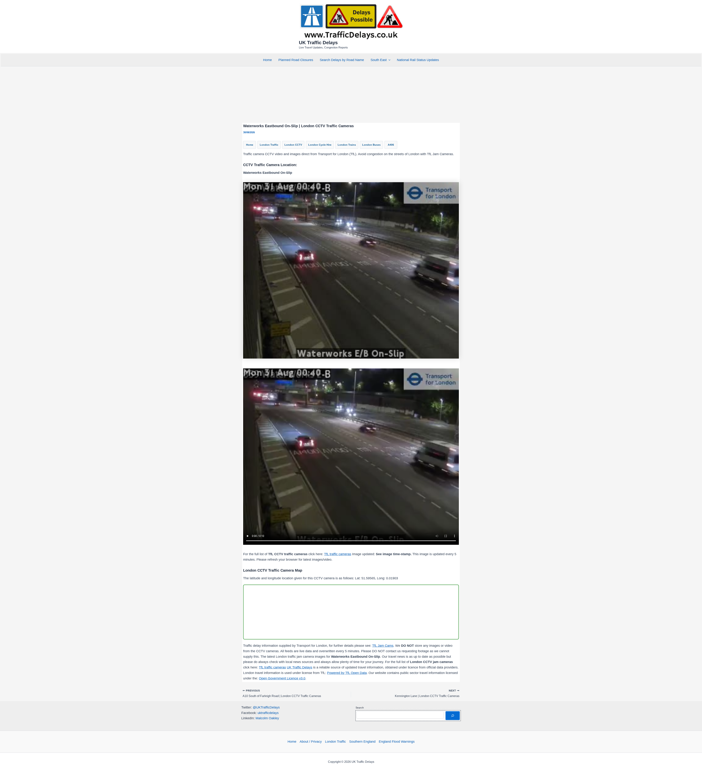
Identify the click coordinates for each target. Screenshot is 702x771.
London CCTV (293, 144)
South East (379, 60)
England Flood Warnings (397, 741)
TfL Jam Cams (382, 645)
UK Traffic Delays (318, 42)
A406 (391, 144)
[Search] (453, 715)
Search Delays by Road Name (342, 60)
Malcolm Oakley (267, 718)
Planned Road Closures (295, 60)
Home (267, 60)
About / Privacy (311, 741)
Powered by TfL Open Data (347, 673)
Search (360, 707)
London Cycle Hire (319, 144)
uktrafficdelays (268, 713)
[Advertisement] (351, 94)
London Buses (371, 144)
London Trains (347, 144)
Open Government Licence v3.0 (282, 678)
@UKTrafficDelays (266, 707)
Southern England (362, 741)
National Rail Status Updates (418, 60)
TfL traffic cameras (337, 554)
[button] (388, 59)
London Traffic (269, 144)
